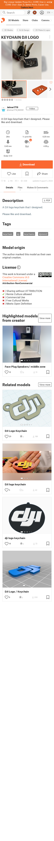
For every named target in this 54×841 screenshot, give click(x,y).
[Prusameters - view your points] (35, 12)
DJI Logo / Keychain (17, 591)
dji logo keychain (15, 538)
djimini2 (43, 234)
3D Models (8, 30)
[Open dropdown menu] (50, 37)
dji (18, 234)
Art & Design (24, 30)
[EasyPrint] (29, 12)
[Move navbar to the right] (51, 20)
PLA (27, 146)
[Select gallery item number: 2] (24, 360)
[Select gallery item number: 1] (22, 360)
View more (44, 318)
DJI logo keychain (15, 484)
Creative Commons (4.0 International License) (17, 280)
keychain (7, 234)
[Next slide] (50, 89)
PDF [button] (48, 200)
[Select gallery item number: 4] (29, 360)
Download (29, 164)
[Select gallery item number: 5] (31, 360)
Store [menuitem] (25, 20)
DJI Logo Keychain (16, 430)
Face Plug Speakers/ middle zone (25, 366)
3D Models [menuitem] (13, 20)
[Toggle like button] (6, 372)
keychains (29, 234)
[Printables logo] (3, 20)
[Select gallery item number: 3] (27, 360)
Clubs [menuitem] (35, 20)
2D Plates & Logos (42, 30)
